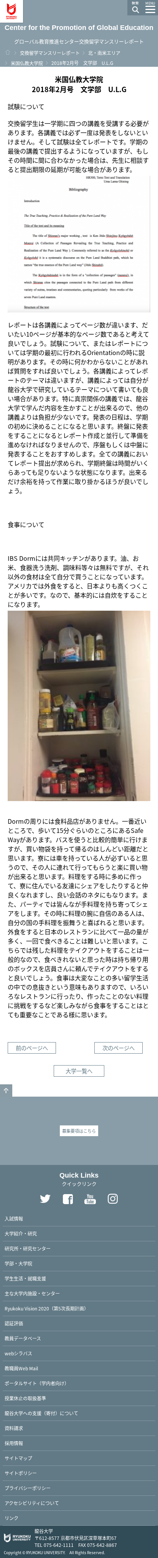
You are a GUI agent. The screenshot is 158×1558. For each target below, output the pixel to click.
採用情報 (14, 1443)
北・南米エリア (104, 53)
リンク (11, 1518)
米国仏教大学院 (27, 63)
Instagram (113, 1199)
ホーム (8, 52)
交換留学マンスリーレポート (50, 53)
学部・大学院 (18, 1263)
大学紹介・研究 (21, 1233)
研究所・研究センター (28, 1248)
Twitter (45, 1199)
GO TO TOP (6, 1090)
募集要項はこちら (79, 1131)
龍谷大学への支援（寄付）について (41, 1413)
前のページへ (32, 1048)
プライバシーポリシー (28, 1488)
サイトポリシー (21, 1473)
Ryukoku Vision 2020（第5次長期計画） (47, 1308)
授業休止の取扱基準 (25, 1398)
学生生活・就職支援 (25, 1278)
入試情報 (14, 1218)
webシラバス (18, 1353)
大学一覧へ (79, 1071)
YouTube (90, 1199)
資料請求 (14, 1428)
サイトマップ (18, 1458)
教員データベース (23, 1338)
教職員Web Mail (21, 1368)
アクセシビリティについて (32, 1503)
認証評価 (14, 1323)
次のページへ (118, 1048)
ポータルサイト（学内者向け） (37, 1383)
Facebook (68, 1199)
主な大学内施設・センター (32, 1293)
